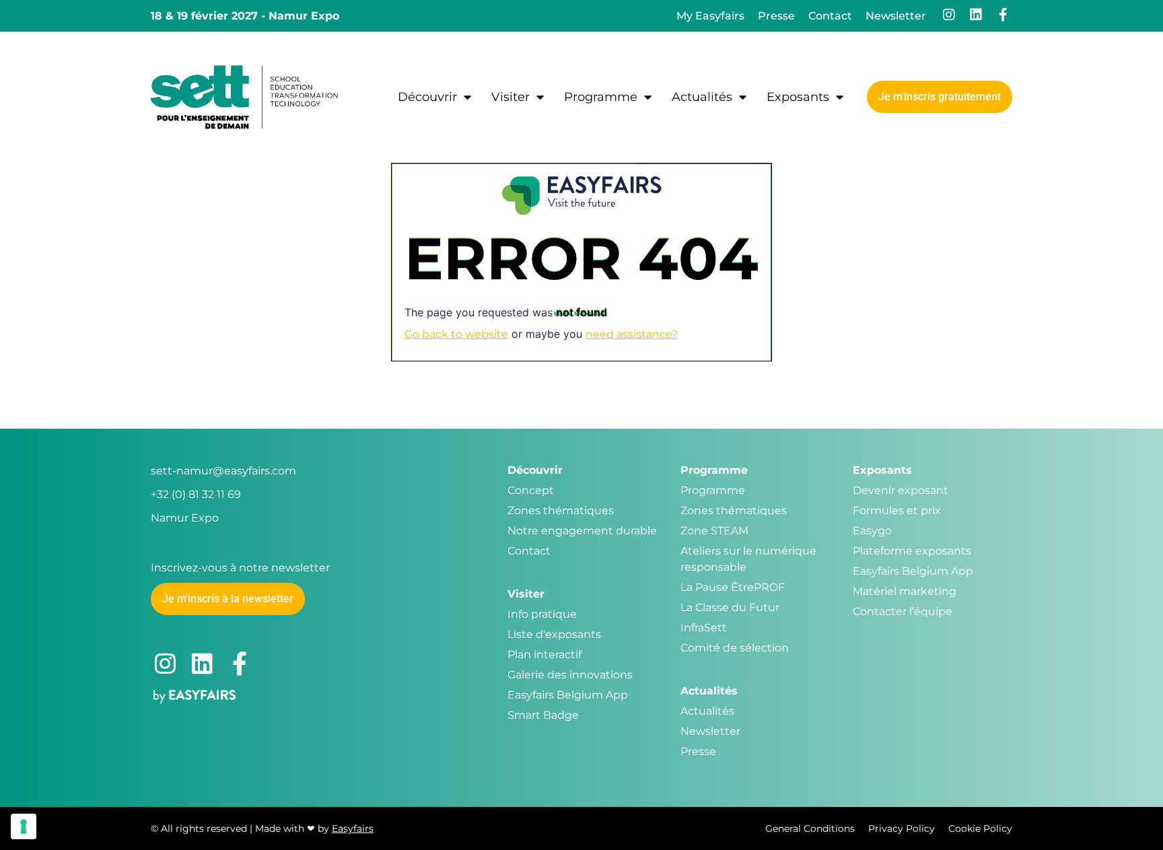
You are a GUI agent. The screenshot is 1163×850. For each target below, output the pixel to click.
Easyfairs (353, 828)
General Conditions (810, 828)
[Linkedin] (975, 14)
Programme (600, 97)
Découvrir (427, 97)
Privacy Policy (901, 828)
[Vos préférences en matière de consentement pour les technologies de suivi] (23, 826)
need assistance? (632, 334)
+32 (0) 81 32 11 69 (196, 494)
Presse (776, 15)
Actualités (702, 97)
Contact (830, 15)
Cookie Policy (980, 828)
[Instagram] (949, 14)
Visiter (510, 97)
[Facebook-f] (1002, 14)
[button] (939, 97)
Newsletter (896, 15)
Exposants (798, 97)
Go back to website (456, 334)
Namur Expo (185, 517)
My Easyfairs (710, 15)
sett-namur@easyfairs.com (223, 470)
